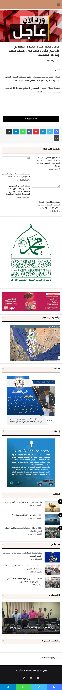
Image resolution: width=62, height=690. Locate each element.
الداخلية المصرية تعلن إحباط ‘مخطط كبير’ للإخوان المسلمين (34, 629)
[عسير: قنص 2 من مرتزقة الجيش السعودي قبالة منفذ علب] (16, 163)
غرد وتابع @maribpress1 (51, 657)
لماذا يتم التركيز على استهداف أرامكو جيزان (23, 502)
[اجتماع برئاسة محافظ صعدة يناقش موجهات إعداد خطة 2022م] (52, 570)
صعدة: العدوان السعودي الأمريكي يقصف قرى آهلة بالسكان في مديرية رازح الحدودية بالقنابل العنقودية (17, 190)
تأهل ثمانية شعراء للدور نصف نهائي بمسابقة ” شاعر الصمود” (22, 554)
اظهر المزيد (31, 118)
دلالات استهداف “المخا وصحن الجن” (27, 515)
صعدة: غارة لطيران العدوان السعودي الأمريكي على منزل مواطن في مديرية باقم (48, 205)
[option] (31, 618)
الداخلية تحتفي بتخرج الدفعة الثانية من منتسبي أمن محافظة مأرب (24, 580)
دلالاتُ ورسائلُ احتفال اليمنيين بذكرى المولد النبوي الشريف (23, 530)
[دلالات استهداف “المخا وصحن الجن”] (52, 519)
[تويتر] (50, 131)
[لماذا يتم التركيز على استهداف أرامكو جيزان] (52, 506)
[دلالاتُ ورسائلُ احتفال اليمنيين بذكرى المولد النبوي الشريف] (52, 532)
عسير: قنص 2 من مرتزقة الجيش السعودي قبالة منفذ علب (16, 175)
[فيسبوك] (56, 131)
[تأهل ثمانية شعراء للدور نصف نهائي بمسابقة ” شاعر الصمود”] (52, 557)
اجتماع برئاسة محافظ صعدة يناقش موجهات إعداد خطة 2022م (23, 567)
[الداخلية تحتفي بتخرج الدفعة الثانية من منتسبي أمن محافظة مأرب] (52, 582)
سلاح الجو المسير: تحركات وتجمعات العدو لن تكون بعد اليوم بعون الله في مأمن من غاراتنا (48, 162)
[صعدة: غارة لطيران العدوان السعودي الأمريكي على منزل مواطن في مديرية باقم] (46, 192)
